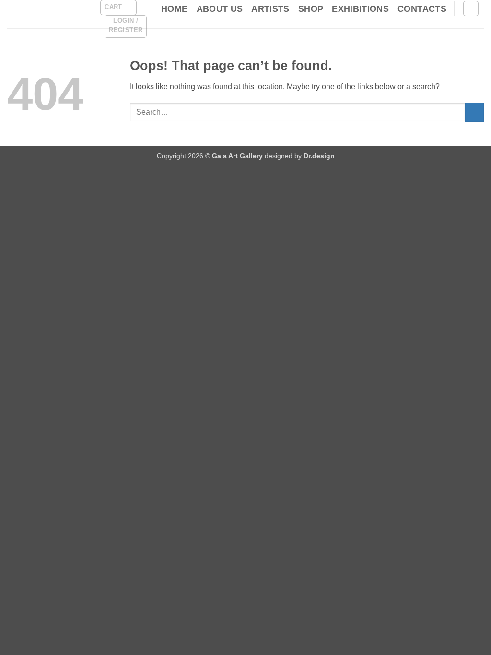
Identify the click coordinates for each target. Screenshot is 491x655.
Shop (310, 8)
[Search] (471, 8)
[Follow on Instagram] (477, 24)
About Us (220, 8)
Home (174, 8)
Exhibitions (360, 8)
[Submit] (474, 112)
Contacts (421, 8)
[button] (118, 7)
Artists (270, 8)
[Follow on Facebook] (465, 24)
